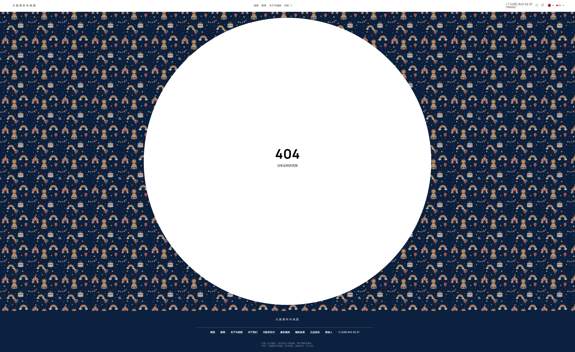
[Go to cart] (543, 5)
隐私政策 (300, 332)
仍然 (286, 5)
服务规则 (285, 332)
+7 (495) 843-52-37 (519, 4)
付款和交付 (269, 332)
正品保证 (315, 332)
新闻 (263, 5)
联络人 (328, 332)
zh (559, 5)
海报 (256, 5)
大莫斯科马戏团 (24, 5)
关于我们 (253, 332)
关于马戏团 (275, 5)
